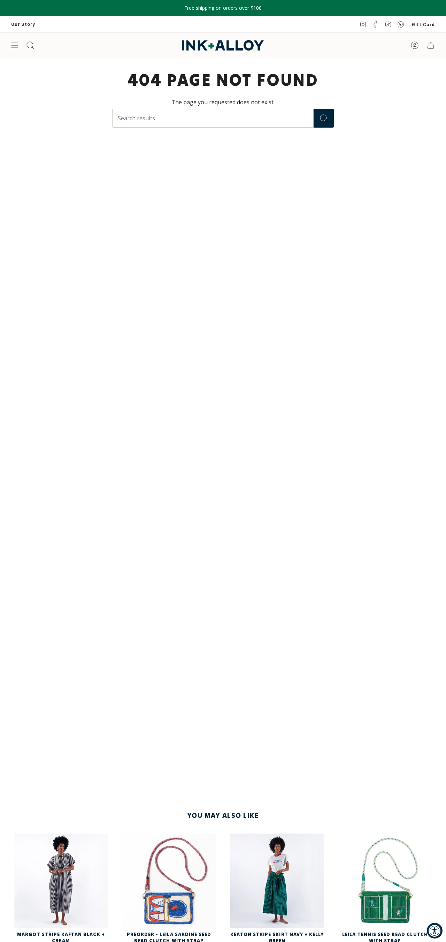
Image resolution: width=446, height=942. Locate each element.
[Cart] (431, 45)
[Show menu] (15, 45)
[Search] (324, 118)
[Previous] (14, 8)
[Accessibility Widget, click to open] (435, 931)
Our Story (23, 24)
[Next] (432, 8)
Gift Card (423, 24)
